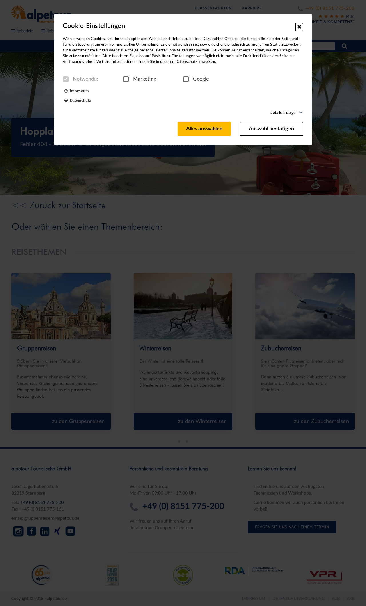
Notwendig (85, 79)
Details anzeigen (284, 113)
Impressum (78, 91)
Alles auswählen (204, 128)
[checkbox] (66, 79)
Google (201, 79)
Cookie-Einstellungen (94, 26)
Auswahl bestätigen (271, 128)
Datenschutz (79, 100)
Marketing (144, 79)
